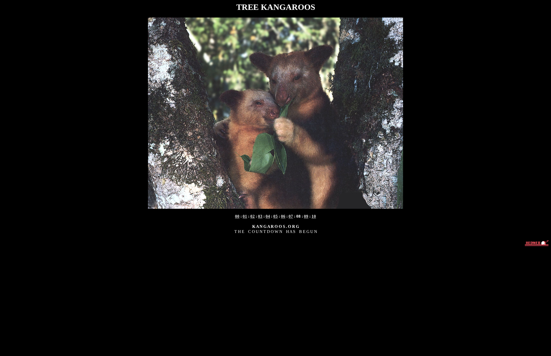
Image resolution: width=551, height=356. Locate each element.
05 (275, 216)
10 (314, 216)
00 (237, 216)
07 (291, 216)
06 (283, 216)
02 (252, 216)
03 (260, 216)
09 (306, 216)
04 (268, 216)
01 (245, 216)
